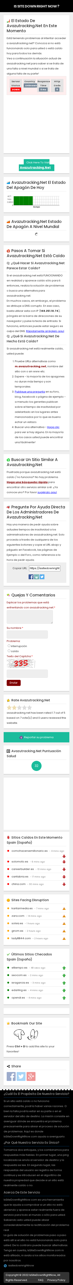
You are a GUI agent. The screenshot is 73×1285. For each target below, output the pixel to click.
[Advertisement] (40, 123)
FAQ (40, 1280)
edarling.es (19, 990)
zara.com (18, 916)
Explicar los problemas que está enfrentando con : (31, 604)
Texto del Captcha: (20, 656)
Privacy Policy (56, 1280)
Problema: (13, 641)
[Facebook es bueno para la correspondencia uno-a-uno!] (31, 575)
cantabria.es (20, 876)
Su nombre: (15, 628)
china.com (19, 884)
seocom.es (19, 975)
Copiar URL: (20, 568)
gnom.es (17, 931)
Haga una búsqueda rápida (27, 482)
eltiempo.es (19, 968)
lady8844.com (21, 938)
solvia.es (17, 923)
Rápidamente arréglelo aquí (45, 331)
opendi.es (18, 998)
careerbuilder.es (23, 869)
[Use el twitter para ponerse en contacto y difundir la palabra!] (42, 575)
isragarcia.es (20, 983)
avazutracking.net (35, 167)
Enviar (14, 683)
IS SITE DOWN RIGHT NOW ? (36, 6)
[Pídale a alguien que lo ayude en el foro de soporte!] (36, 575)
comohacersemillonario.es (30, 851)
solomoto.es (20, 861)
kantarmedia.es (22, 908)
